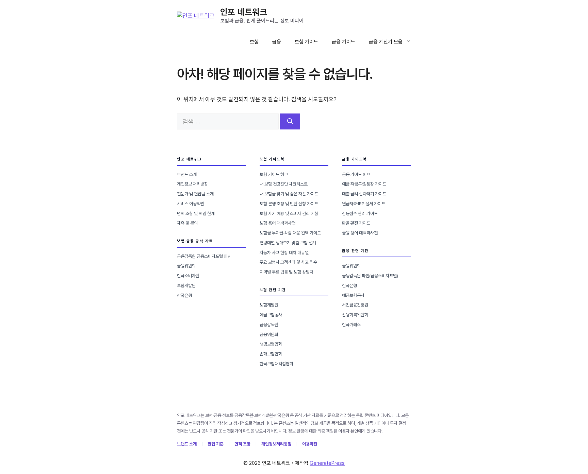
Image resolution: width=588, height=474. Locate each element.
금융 (276, 42)
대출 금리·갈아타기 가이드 (364, 193)
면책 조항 (242, 443)
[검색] (290, 121)
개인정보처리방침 (276, 443)
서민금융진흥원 (355, 305)
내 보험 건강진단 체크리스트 (284, 184)
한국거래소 (351, 324)
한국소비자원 (188, 275)
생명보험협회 (271, 344)
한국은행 (184, 295)
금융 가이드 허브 (356, 174)
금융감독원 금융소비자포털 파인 (204, 256)
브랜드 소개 (187, 174)
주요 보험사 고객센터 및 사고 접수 (288, 262)
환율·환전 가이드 (356, 223)
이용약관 (309, 443)
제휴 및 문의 (187, 223)
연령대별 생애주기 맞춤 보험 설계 (288, 242)
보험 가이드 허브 (274, 174)
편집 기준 (216, 443)
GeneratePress (327, 463)
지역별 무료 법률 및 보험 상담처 (286, 272)
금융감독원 (269, 324)
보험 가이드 (306, 42)
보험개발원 (186, 285)
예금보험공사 (271, 314)
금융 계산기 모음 (386, 42)
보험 (254, 42)
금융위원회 (186, 265)
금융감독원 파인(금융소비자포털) (370, 275)
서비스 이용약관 (190, 203)
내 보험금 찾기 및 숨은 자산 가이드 (289, 193)
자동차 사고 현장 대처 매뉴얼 (284, 252)
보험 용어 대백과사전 (277, 223)
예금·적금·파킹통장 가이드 (364, 184)
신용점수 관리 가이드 (360, 213)
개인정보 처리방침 (192, 184)
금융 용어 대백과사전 (360, 232)
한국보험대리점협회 (276, 363)
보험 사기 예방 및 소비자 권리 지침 (289, 213)
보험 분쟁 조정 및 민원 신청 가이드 (289, 203)
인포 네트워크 (243, 12)
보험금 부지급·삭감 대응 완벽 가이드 (290, 232)
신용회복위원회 (355, 314)
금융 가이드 (343, 42)
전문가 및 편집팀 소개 (195, 193)
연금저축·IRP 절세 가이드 (363, 203)
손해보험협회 (271, 353)
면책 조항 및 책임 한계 (196, 213)
